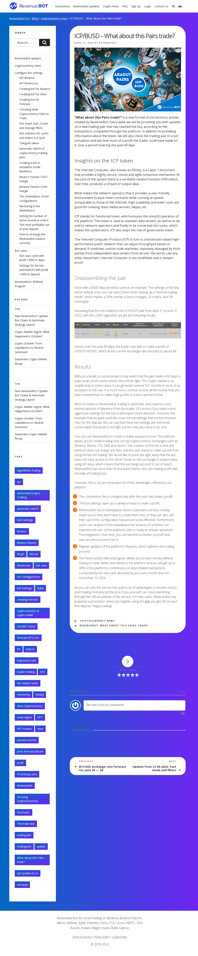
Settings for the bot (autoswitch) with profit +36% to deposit (33, 270)
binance (22, 531)
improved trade (26, 660)
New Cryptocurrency (30, 706)
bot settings (24, 588)
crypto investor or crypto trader (28, 613)
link (147, 601)
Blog (35, 18)
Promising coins (27, 774)
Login (147, 6)
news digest (24, 717)
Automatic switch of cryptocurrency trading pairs (33, 153)
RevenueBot (108, 42)
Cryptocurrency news (54, 18)
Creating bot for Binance (34, 89)
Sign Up (136, 6)
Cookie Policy (119, 936)
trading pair (24, 835)
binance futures (26, 542)
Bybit (40, 588)
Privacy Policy (101, 936)
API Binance (26, 78)
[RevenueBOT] (160, 919)
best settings (25, 520)
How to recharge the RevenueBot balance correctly (32, 238)
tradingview (24, 846)
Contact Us (161, 6)
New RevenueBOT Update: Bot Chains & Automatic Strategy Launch (31, 320)
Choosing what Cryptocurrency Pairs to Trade (34, 114)
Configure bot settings (29, 73)
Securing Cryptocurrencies (27, 799)
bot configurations (28, 577)
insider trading (26, 672)
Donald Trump (26, 626)
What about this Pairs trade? (124, 625)
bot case (41, 565)
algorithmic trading (28, 470)
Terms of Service (82, 936)
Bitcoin (34, 554)
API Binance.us (28, 83)
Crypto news (111, 6)
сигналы (22, 884)
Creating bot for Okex (32, 94)
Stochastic (23, 812)
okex (40, 728)
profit (20, 763)
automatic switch (27, 508)
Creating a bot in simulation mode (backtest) (29, 167)
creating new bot (27, 599)
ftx (18, 649)
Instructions (62, 6)
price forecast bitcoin (30, 751)
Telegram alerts (29, 143)
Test (17, 309)
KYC (42, 672)
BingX (20, 554)
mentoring (23, 694)
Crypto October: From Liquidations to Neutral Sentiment (29, 348)
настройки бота (27, 873)
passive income (26, 740)
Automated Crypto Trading (28, 495)
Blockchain (24, 565)
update (41, 846)
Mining (39, 694)
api (19, 482)
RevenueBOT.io (19, 18)
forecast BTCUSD (28, 638)
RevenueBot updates (86, 6)
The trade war (26, 824)
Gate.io (30, 649)
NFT (40, 717)
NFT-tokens (24, 728)
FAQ (125, 6)
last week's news (27, 683)
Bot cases (21, 250)
